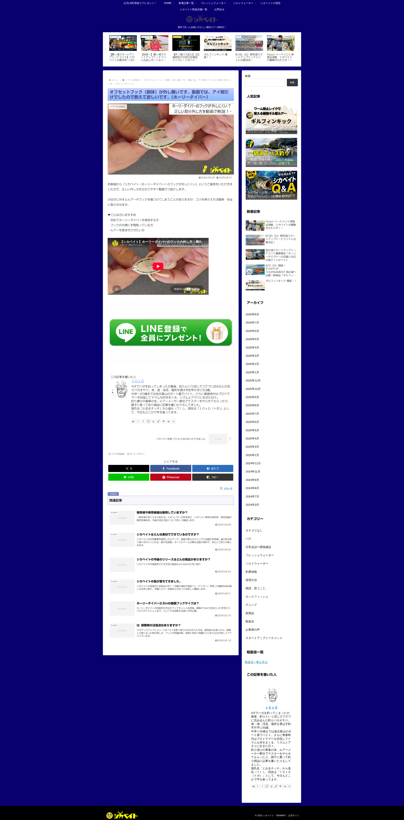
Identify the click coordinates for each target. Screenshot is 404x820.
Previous (105, 49)
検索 (248, 76)
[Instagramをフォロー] (148, 421)
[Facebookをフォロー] (143, 421)
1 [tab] (199, 68)
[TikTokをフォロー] (158, 421)
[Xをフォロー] (138, 421)
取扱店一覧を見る (256, 662)
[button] (212, 477)
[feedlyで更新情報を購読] (168, 421)
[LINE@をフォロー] (163, 421)
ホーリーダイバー (137, 454)
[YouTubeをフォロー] (153, 421)
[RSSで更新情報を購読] (174, 421)
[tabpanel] (123, 49)
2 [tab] (204, 68)
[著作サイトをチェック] (133, 421)
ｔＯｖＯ (137, 381)
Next (298, 49)
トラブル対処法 (118, 454)
